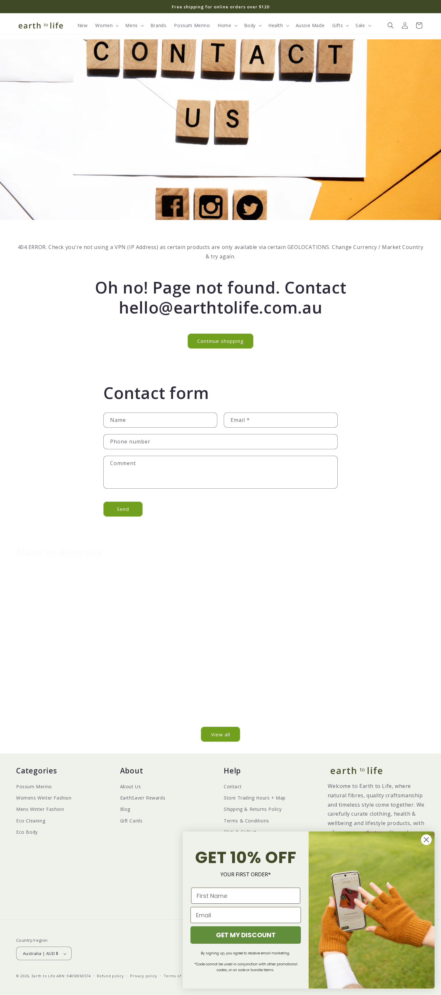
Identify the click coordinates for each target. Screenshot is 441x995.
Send (123, 509)
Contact (232, 786)
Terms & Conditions (246, 821)
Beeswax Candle (272, 683)
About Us (130, 786)
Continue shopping (220, 341)
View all (220, 734)
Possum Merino (34, 786)
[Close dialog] (426, 839)
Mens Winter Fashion (40, 809)
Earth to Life (44, 976)
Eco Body (27, 832)
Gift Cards (131, 821)
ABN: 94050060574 (73, 976)
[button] (106, 25)
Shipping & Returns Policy (253, 809)
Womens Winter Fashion (44, 798)
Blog (125, 809)
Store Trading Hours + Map (255, 798)
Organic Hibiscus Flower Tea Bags (376, 686)
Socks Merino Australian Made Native (65, 711)
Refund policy (110, 975)
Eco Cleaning (30, 821)
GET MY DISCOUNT (246, 935)
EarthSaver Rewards (143, 798)
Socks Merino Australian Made (168, 711)
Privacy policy (143, 975)
